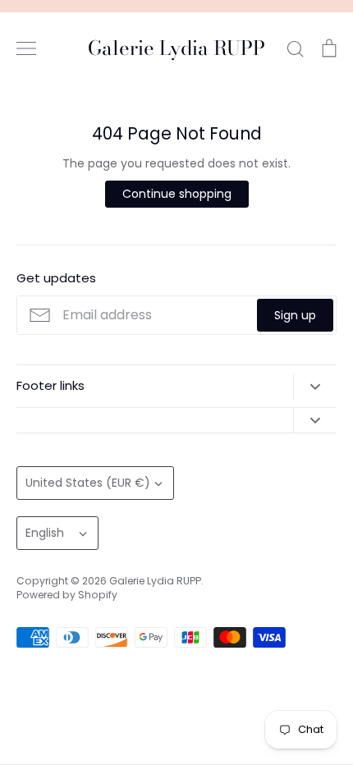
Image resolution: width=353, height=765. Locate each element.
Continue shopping (177, 194)
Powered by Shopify (66, 595)
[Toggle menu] (26, 48)
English (44, 533)
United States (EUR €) (87, 482)
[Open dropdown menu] (315, 386)
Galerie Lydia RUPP (176, 49)
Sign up (295, 315)
